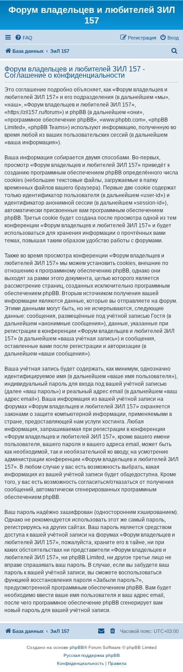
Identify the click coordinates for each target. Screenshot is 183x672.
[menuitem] (23, 37)
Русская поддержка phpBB (92, 655)
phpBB (77, 647)
